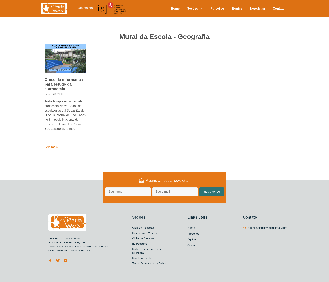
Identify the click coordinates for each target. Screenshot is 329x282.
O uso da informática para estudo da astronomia (64, 84)
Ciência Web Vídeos (144, 232)
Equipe (237, 8)
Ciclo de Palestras (143, 227)
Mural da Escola (142, 258)
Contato (278, 8)
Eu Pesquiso (139, 243)
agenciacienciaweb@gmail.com (267, 227)
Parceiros (217, 8)
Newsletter (257, 8)
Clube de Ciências (143, 238)
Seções (192, 8)
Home (175, 8)
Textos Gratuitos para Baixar (149, 263)
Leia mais (51, 147)
